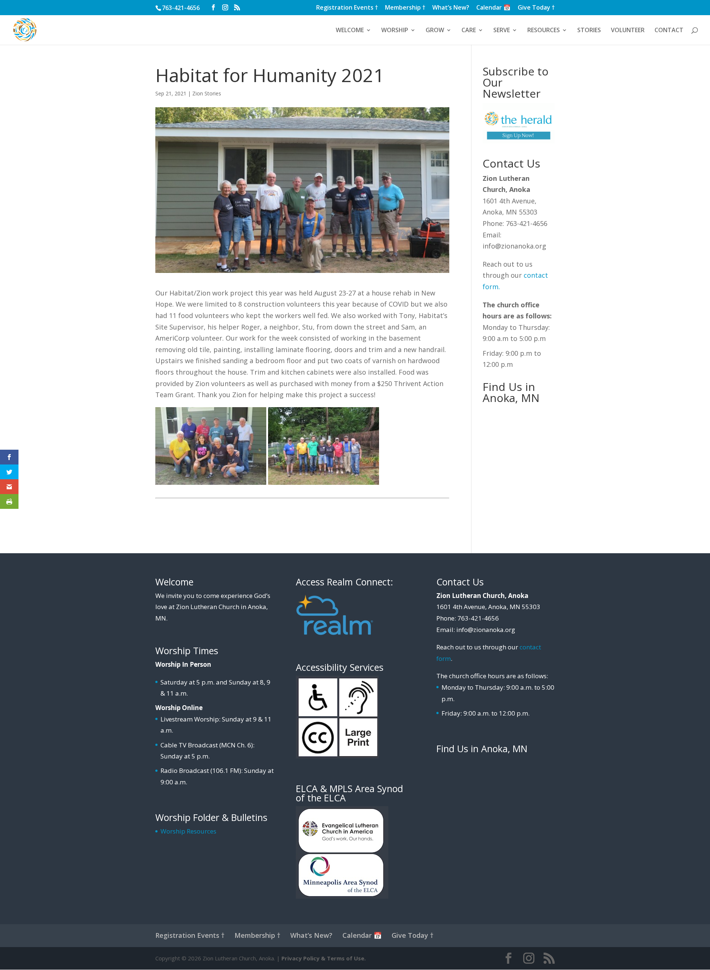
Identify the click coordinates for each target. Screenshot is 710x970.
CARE (469, 30)
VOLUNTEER (628, 30)
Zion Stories (206, 93)
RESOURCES (543, 30)
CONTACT (669, 30)
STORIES (589, 30)
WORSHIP (394, 30)
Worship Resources (188, 831)
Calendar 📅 (493, 7)
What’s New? (450, 7)
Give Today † (536, 7)
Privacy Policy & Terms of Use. (323, 958)
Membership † (405, 7)
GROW (435, 30)
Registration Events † (347, 7)
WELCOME (350, 30)
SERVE (501, 30)
